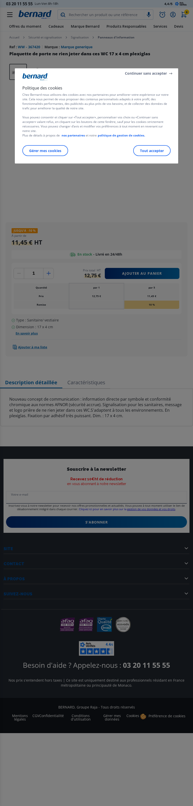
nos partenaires (73, 135)
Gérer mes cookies (45, 150)
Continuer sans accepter (146, 73)
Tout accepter (152, 150)
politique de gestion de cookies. (121, 135)
